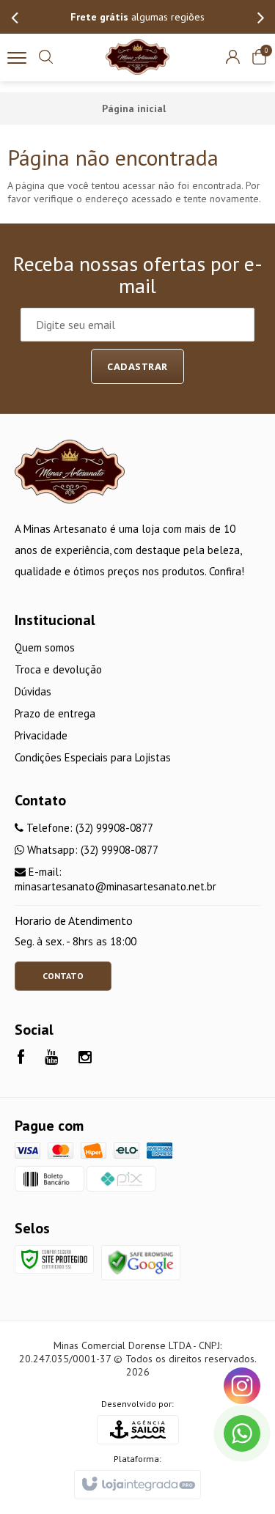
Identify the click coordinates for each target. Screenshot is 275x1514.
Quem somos (45, 647)
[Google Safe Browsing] (140, 1261)
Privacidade (41, 735)
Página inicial (134, 108)
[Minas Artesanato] (137, 57)
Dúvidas (33, 691)
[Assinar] (137, 366)
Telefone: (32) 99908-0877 (88, 828)
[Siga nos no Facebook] (21, 1059)
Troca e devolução (58, 669)
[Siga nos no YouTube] (51, 1059)
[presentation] (14, 17)
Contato (63, 975)
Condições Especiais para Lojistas (93, 757)
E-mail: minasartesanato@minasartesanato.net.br (115, 879)
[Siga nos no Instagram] (85, 1059)
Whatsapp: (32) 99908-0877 (91, 850)
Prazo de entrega (55, 713)
